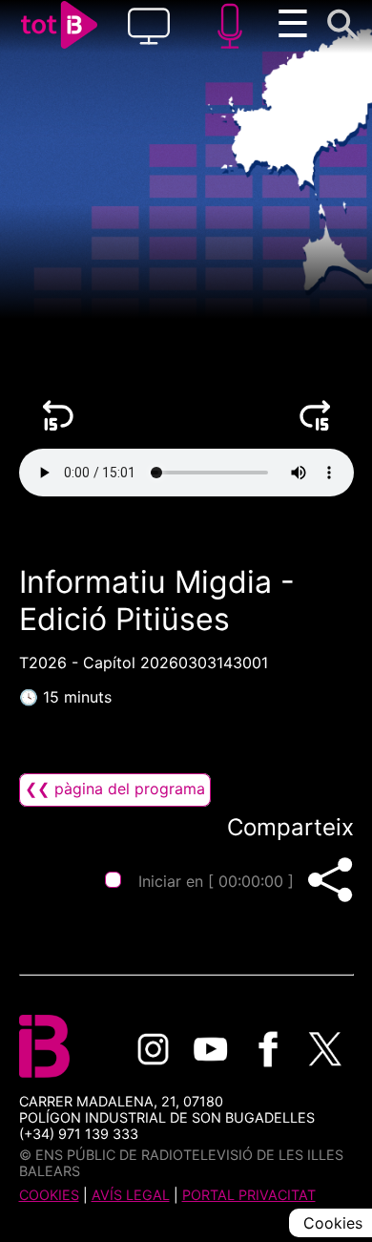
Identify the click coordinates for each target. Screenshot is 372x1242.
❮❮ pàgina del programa (115, 788)
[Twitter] (325, 1049)
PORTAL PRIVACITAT (249, 1195)
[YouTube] (211, 1049)
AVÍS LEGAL (131, 1195)
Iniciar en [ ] (216, 881)
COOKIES (49, 1195)
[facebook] (268, 1049)
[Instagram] (153, 1049)
